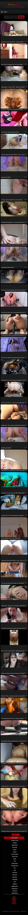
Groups (15, 851)
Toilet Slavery (15, 893)
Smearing (14, 890)
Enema (14, 849)
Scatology (14, 879)
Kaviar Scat (14, 856)
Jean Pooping (14, 854)
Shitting (15, 884)
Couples (15, 842)
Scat (15, 870)
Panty (14, 858)
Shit (15, 881)
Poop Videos (15, 863)
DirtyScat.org (23, 911)
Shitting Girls (15, 886)
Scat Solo (14, 872)
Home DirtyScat (5, 911)
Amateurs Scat (14, 840)
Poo (15, 861)
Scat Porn (14, 877)
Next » (15, 835)
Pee (15, 868)
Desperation (15, 845)
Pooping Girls (14, 865)
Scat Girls (14, 874)
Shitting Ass (15, 888)
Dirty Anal (14, 847)
